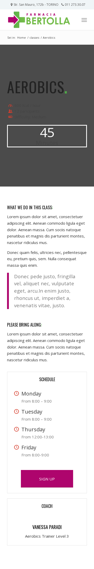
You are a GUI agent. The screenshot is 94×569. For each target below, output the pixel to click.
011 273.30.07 (75, 4)
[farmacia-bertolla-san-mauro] (39, 19)
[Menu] (84, 19)
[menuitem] (84, 19)
